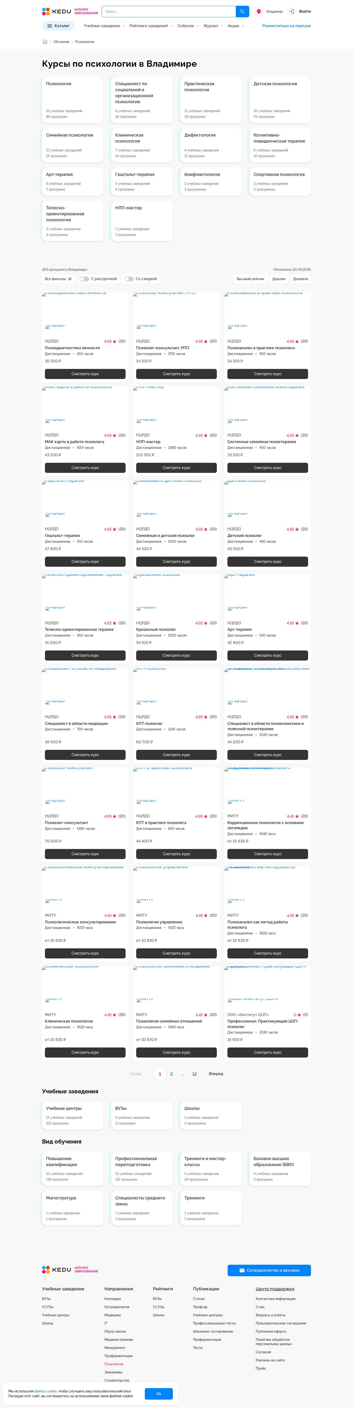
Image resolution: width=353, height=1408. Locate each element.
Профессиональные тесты (214, 1323)
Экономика (113, 1372)
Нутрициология (116, 1307)
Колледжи (112, 1299)
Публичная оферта (271, 1331)
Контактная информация (275, 1299)
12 (194, 1074)
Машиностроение (118, 1340)
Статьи (198, 1299)
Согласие (263, 1352)
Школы (47, 1323)
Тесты (198, 1348)
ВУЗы (46, 1299)
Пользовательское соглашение (281, 1323)
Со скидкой (146, 279)
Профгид (200, 1307)
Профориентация (118, 1356)
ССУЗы (47, 1307)
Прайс (261, 1368)
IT (106, 1323)
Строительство (116, 1380)
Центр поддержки (275, 1288)
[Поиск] (242, 11)
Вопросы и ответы (271, 1315)
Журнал (210, 26)
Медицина (112, 1315)
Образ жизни (115, 1331)
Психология (113, 1364)
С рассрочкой (104, 279)
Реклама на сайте (270, 1360)
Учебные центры (55, 1315)
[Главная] (45, 42)
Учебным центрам (208, 1315)
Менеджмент (115, 1348)
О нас (260, 1307)
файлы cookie (46, 1391)
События (185, 26)
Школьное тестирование (213, 1331)
